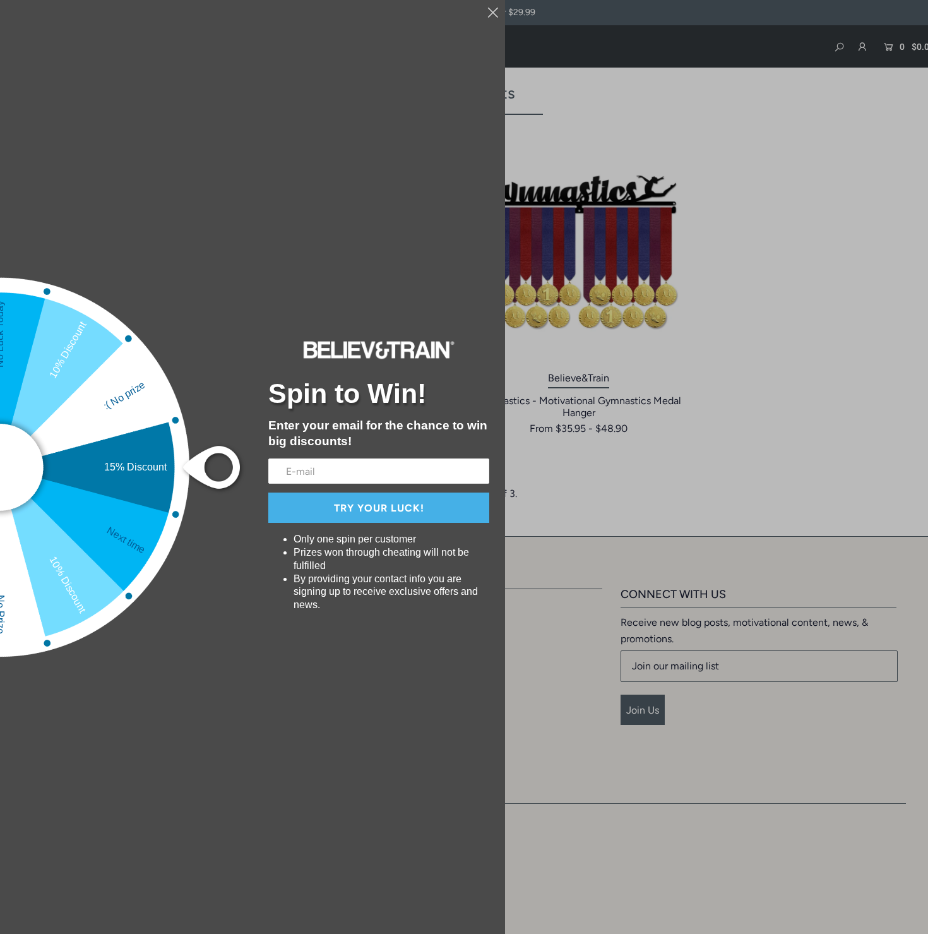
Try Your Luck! (379, 508)
